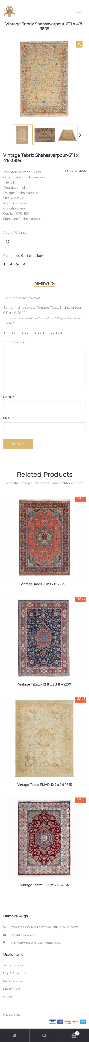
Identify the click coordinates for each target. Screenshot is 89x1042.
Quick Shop (45, 535)
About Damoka (13, 965)
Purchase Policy (13, 981)
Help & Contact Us (14, 973)
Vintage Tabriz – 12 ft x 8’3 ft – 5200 (44, 684)
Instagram (9, 996)
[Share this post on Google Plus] (17, 264)
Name (8, 396)
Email (9, 418)
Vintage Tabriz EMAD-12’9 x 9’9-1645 (44, 785)
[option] (44, 79)
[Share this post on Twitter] (11, 264)
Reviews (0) (44, 284)
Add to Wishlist (7, 241)
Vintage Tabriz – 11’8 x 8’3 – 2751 (44, 584)
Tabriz (41, 256)
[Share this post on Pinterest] (24, 264)
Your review (15, 342)
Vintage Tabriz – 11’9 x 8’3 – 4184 (44, 885)
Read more (44, 551)
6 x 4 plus (28, 256)
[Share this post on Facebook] (4, 264)
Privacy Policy (12, 988)
